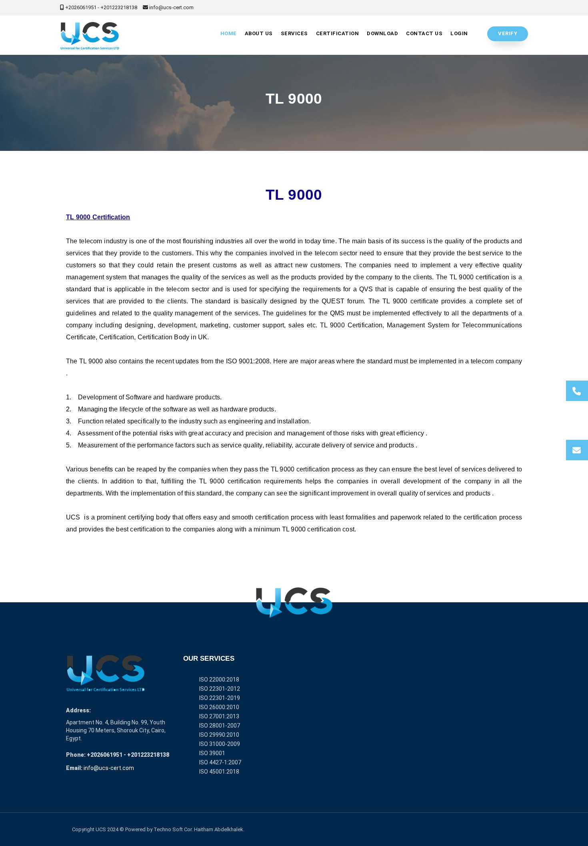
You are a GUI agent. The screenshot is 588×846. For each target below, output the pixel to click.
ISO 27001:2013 (219, 716)
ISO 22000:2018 (219, 679)
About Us (259, 33)
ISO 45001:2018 (219, 771)
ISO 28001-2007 (219, 725)
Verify (507, 33)
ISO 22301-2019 (219, 698)
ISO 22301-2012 (219, 689)
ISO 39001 (212, 753)
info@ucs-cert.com (109, 768)
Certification (337, 33)
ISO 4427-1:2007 (220, 762)
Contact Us (424, 33)
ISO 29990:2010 (219, 735)
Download (382, 33)
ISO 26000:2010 (219, 707)
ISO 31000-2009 (219, 744)
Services (294, 33)
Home (228, 33)
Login (459, 33)
